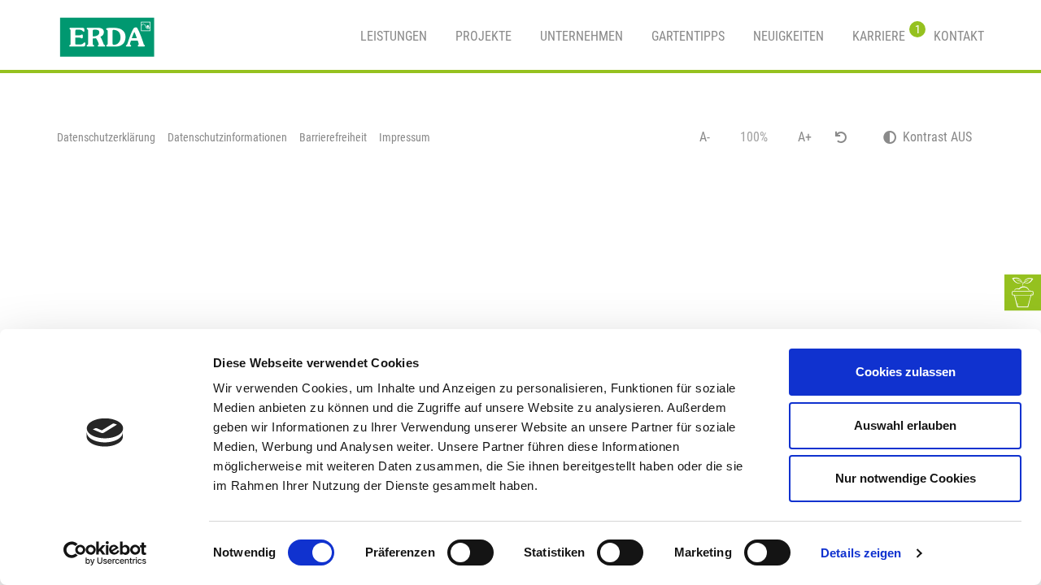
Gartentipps (688, 36)
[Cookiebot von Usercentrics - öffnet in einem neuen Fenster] (105, 553)
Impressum (404, 137)
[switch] (470, 553)
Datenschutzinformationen (227, 137)
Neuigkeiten (788, 36)
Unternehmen (581, 36)
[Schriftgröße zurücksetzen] (841, 137)
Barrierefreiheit (333, 137)
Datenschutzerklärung (106, 137)
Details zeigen (861, 553)
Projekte (483, 36)
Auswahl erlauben (905, 425)
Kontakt (959, 36)
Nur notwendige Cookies (905, 478)
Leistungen (393, 36)
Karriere (878, 33)
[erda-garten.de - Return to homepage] (107, 36)
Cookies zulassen (906, 372)
